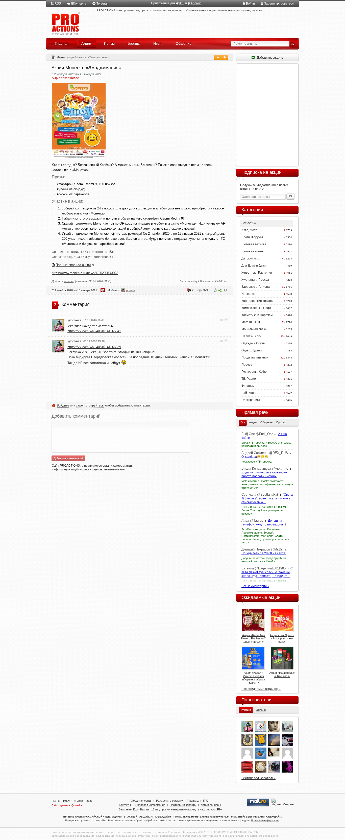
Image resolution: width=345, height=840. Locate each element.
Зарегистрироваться (279, 3)
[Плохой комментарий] (226, 319)
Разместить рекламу (169, 800)
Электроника (250, 400)
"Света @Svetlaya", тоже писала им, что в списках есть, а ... (267, 498)
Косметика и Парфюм (257, 315)
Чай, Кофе (248, 393)
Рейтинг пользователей (258, 778)
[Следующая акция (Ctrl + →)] (224, 57)
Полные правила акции (73, 265)
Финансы (248, 386)
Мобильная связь (253, 329)
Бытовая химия (252, 251)
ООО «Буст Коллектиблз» (95, 257)
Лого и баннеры (211, 804)
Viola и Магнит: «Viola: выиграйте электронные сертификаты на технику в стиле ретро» (267, 484)
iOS (181, 3)
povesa (68, 281)
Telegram (102, 3)
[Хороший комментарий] (221, 319)
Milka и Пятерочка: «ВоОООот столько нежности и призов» (266, 444)
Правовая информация (150, 804)
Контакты (125, 804)
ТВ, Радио (248, 378)
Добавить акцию (269, 57)
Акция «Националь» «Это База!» (282, 674)
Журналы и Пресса (255, 279)
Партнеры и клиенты (183, 804)
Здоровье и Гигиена (255, 287)
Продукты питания (254, 357)
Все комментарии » (255, 586)
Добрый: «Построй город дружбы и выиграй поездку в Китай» (263, 560)
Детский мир (250, 258)
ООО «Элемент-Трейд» (98, 252)
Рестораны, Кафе (254, 371)
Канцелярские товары (257, 301)
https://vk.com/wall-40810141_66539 (94, 347)
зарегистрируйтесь (90, 405)
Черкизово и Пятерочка (256, 461)
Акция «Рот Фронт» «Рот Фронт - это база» (282, 638)
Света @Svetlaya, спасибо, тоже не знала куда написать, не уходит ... (267, 572)
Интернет (248, 294)
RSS (58, 3)
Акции (53, 57)
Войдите (63, 405)
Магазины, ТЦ (251, 322)
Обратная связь (141, 800)
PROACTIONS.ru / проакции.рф (65, 24)
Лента (61, 57)
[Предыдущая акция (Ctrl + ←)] (217, 57)
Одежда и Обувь (253, 343)
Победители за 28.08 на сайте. (263, 553)
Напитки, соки (251, 336)
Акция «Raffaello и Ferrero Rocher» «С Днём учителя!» (253, 638)
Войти (250, 3)
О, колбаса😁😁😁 (254, 457)
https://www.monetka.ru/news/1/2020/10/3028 (85, 273)
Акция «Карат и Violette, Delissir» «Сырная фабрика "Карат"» (253, 677)
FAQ (206, 800)
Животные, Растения (256, 272)
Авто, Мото (249, 230)
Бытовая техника (253, 244)
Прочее (246, 364)
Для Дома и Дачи (253, 265)
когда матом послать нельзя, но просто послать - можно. (264, 474)
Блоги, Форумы (252, 237)
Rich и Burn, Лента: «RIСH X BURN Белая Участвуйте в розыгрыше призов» (263, 510)
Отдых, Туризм (251, 350)
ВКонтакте (78, 3)
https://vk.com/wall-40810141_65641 (94, 331)
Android (196, 3)
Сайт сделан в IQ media (67, 805)
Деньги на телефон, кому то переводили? (263, 522)
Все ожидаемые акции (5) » (261, 689)
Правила (193, 800)
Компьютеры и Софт (256, 308)
